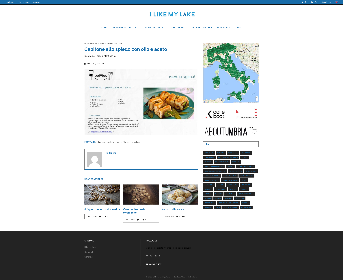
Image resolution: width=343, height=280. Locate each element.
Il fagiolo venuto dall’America (102, 209)
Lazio (244, 180)
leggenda (209, 184)
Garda (231, 166)
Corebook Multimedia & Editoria (185, 277)
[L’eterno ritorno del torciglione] (141, 194)
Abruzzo (209, 153)
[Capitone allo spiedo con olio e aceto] (94, 159)
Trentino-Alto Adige (228, 203)
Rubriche (104, 44)
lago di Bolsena (212, 175)
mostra (233, 189)
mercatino (220, 189)
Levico (221, 184)
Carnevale (209, 157)
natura (218, 194)
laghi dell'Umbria (246, 166)
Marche (208, 189)
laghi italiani (236, 171)
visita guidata (230, 207)
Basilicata (101, 142)
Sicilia (218, 198)
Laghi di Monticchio (124, 142)
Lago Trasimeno (230, 180)
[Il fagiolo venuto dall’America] (102, 194)
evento (235, 162)
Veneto (208, 207)
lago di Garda (246, 175)
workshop (246, 207)
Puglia (208, 198)
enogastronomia (91, 44)
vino (218, 207)
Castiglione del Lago (228, 157)
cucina (208, 162)
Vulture (137, 142)
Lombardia (232, 184)
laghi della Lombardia (215, 171)
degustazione (221, 162)
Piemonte (230, 194)
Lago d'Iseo (251, 171)
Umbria (245, 203)
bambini (220, 153)
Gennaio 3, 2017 (93, 64)
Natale (208, 194)
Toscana (240, 198)
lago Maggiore (212, 180)
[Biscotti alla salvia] (180, 194)
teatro (228, 198)
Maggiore (246, 184)
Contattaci (88, 257)
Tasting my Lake (115, 44)
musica (244, 189)
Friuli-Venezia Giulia (214, 166)
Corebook (88, 252)
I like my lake (90, 247)
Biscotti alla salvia (173, 209)
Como (244, 157)
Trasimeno (210, 203)
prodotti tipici (246, 194)
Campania (246, 153)
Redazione (111, 153)
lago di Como (230, 175)
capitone (110, 142)
